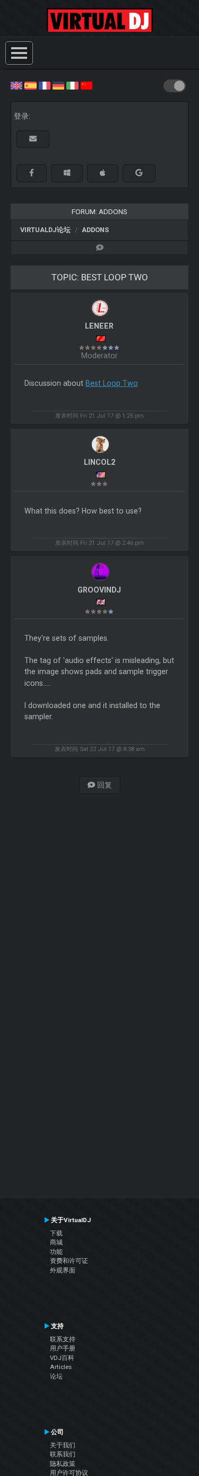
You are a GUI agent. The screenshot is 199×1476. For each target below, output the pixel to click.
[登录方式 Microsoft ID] (67, 173)
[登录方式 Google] (139, 173)
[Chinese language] (86, 85)
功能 (56, 1252)
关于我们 (62, 1445)
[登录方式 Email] (32, 139)
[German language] (58, 85)
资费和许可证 (69, 1261)
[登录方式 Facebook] (31, 173)
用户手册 (62, 1348)
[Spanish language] (30, 85)
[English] (16, 85)
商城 (56, 1242)
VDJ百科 (62, 1358)
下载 (56, 1233)
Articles (61, 1367)
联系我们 (62, 1454)
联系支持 (62, 1339)
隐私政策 (62, 1464)
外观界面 (62, 1270)
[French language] (44, 85)
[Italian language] (72, 85)
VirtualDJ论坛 (45, 230)
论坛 (56, 1376)
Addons (95, 230)
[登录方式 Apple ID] (102, 173)
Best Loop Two (111, 383)
